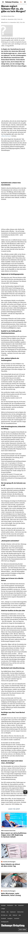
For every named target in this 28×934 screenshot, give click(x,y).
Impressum (13, 912)
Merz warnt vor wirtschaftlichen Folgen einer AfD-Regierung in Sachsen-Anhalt (14, 835)
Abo (21, 2)
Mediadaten (10, 905)
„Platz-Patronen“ (6, 136)
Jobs (20, 915)
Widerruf (15, 915)
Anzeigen (3, 905)
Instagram (9, 918)
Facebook (3, 918)
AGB (10, 915)
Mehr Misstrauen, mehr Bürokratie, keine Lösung (11, 894)
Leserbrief (16, 918)
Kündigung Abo (4, 921)
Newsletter (21, 905)
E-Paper (3, 908)
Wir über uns (4, 915)
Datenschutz (20, 912)
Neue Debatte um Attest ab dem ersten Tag (10, 865)
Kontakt (3, 912)
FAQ (7, 912)
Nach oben (22, 929)
